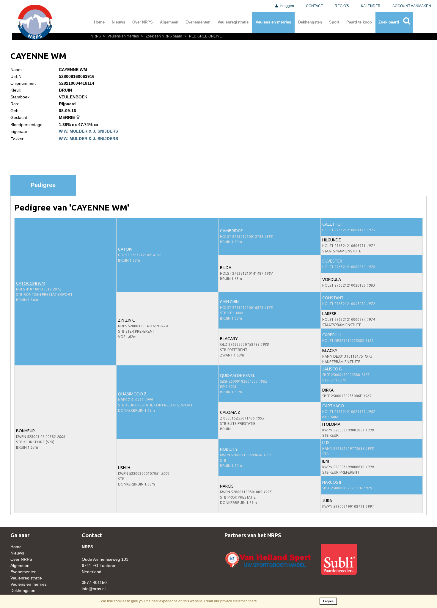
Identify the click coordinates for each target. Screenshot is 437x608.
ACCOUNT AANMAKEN (411, 6)
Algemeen (169, 22)
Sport (334, 22)
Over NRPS (142, 22)
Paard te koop (359, 22)
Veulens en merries (273, 22)
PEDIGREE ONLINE (203, 36)
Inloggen (286, 6)
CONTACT (314, 6)
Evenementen (198, 22)
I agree (328, 601)
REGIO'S (342, 6)
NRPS (96, 36)
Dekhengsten (310, 22)
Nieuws (118, 22)
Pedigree (43, 185)
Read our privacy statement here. (231, 601)
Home (99, 22)
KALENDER (371, 6)
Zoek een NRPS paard (162, 36)
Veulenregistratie (233, 22)
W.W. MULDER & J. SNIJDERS (88, 131)
